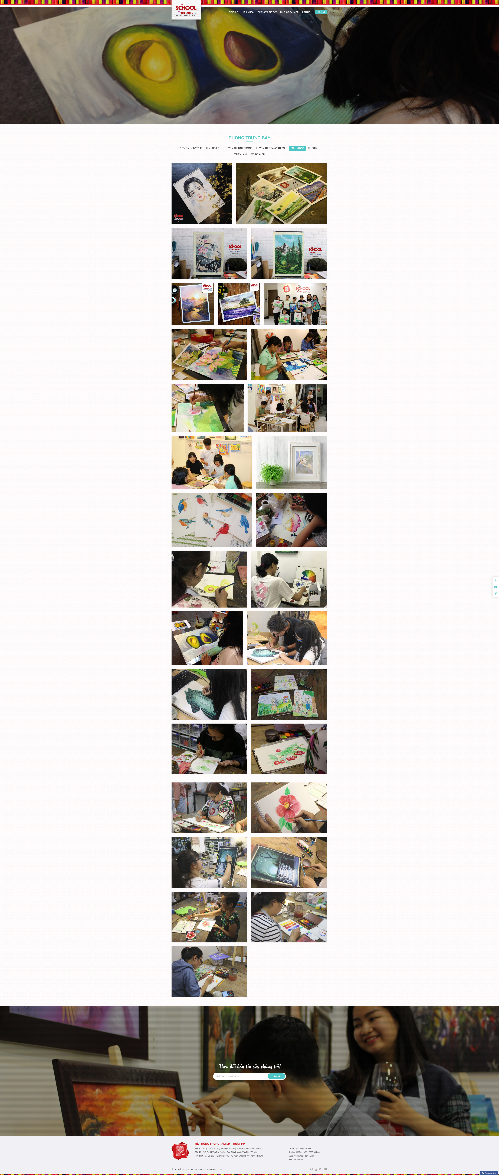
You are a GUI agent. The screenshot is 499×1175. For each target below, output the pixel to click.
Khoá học (248, 12)
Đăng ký (321, 12)
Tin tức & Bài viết (289, 12)
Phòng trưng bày (267, 12)
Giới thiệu (234, 12)
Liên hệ (306, 12)
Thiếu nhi (313, 148)
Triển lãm (240, 154)
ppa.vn (300, 1160)
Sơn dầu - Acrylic (191, 148)
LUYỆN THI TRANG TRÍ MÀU (271, 148)
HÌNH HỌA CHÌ (214, 148)
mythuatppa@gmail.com (304, 1156)
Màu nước (297, 148)
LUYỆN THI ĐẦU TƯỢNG (238, 148)
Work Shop (258, 154)
